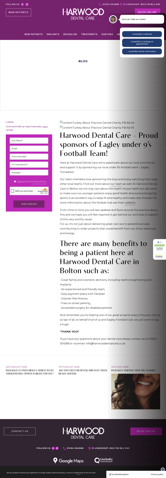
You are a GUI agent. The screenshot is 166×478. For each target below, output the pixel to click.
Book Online (147, 12)
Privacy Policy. (39, 181)
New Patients (18, 12)
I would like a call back (142, 34)
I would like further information (142, 51)
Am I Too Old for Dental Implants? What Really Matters (83, 371)
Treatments (89, 34)
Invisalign (70, 34)
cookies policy (78, 473)
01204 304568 (111, 4)
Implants (53, 34)
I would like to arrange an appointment (142, 42)
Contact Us (19, 431)
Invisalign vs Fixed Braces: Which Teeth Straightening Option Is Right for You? (30, 371)
